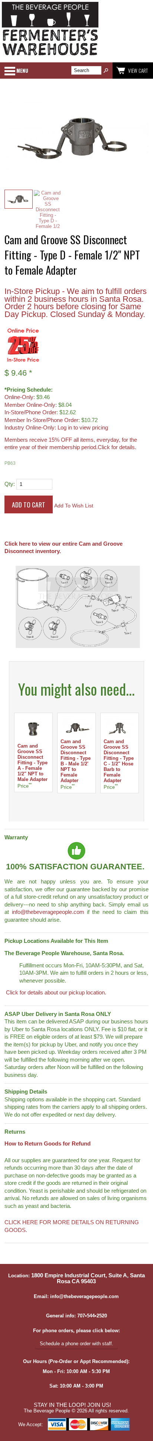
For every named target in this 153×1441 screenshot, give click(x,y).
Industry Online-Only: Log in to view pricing (56, 428)
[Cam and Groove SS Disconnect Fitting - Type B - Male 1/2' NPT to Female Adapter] (76, 736)
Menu (22, 70)
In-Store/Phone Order (30, 412)
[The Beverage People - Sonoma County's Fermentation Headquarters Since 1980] (50, 56)
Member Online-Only (29, 405)
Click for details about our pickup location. (55, 993)
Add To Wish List (73, 506)
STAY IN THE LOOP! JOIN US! (72, 1405)
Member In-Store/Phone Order (41, 420)
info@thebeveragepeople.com (48, 912)
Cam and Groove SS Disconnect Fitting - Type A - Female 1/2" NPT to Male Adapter (32, 762)
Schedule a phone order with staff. (76, 1343)
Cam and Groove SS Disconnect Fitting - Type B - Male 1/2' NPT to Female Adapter (76, 761)
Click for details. (117, 447)
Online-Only (18, 397)
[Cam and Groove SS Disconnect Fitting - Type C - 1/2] (120, 736)
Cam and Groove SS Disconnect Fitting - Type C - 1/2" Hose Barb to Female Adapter (119, 761)
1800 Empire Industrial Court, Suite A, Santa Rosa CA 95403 (88, 1278)
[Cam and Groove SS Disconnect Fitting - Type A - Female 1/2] (33, 740)
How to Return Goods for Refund (47, 1144)
